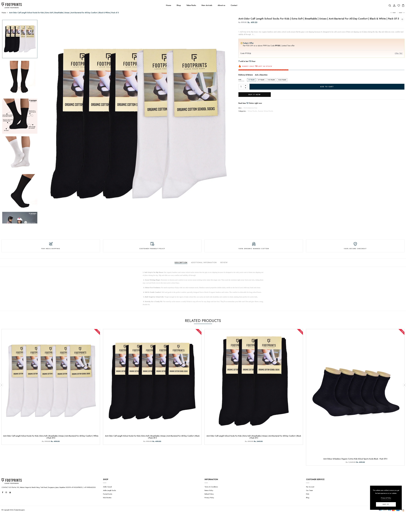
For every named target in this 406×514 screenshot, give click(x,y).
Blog (307, 497)
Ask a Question (261, 75)
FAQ (307, 494)
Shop (179, 5)
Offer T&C (399, 53)
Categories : (242, 111)
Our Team (309, 490)
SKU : (240, 108)
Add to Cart (327, 87)
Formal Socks (107, 494)
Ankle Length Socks (109, 490)
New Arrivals (207, 5)
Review (224, 262)
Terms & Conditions (211, 487)
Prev (394, 12)
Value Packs (191, 5)
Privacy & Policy (386, 498)
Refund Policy (209, 494)
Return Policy (209, 490)
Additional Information (204, 262)
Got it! (386, 504)
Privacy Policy (209, 497)
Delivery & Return (245, 75)
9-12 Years (271, 80)
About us (221, 5)
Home (168, 5)
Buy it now (255, 94)
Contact (234, 5)
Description (181, 262)
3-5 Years (251, 80)
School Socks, (253, 111)
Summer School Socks (265, 111)
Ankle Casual (107, 487)
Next (401, 12)
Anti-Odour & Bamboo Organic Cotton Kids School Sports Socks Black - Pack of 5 (355, 459)
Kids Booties (107, 497)
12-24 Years (282, 80)
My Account (310, 487)
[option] (20, 39)
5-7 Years (261, 80)
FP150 (247, 53)
